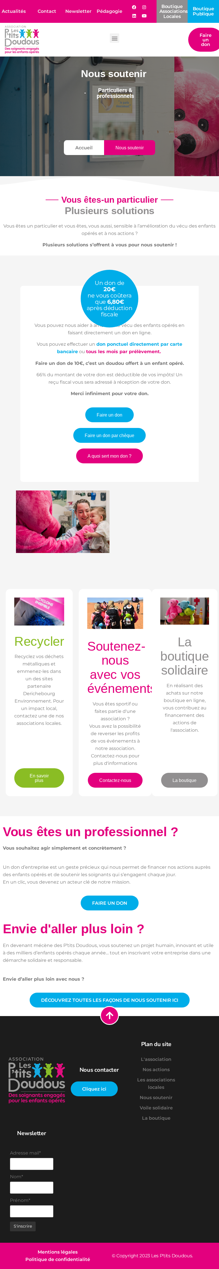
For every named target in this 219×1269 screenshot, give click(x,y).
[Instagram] (144, 7)
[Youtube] (144, 15)
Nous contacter (99, 1070)
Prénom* (20, 1200)
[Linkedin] (134, 15)
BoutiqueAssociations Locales (173, 11)
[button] (114, 38)
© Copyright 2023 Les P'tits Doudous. (152, 1255)
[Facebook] (134, 7)
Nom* (16, 1177)
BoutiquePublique (203, 11)
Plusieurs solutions (109, 210)
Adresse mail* (25, 1153)
